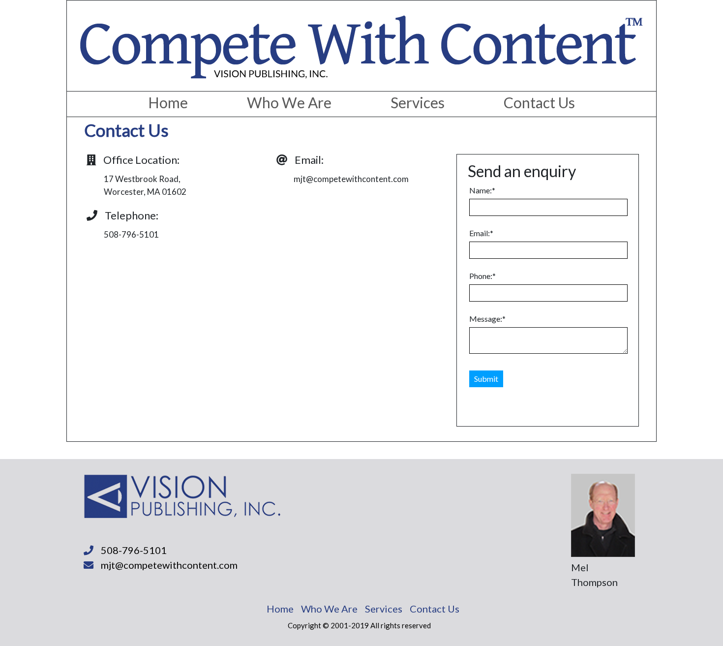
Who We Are (289, 102)
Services (418, 102)
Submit (486, 378)
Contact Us (539, 102)
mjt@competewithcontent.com (169, 565)
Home (168, 102)
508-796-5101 (134, 550)
